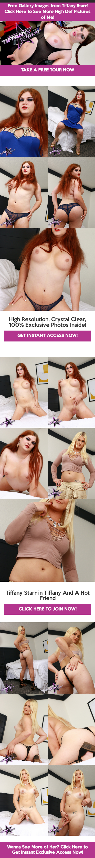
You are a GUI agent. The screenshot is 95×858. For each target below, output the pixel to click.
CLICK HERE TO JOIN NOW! (48, 609)
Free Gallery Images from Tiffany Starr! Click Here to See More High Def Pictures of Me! (47, 12)
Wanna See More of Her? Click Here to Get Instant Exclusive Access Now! (47, 849)
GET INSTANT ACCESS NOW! (47, 336)
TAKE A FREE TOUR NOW (47, 70)
